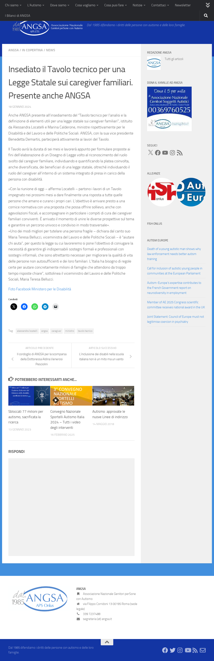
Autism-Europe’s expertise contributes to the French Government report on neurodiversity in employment (174, 288)
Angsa (13, 50)
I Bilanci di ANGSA (17, 16)
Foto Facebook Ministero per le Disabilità (39, 289)
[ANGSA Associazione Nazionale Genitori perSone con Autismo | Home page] (45, 27)
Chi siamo (11, 5)
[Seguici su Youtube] (188, 650)
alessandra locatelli (27, 330)
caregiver (56, 330)
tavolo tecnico (85, 330)
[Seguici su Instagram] (180, 650)
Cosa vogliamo (85, 5)
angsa (44, 330)
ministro (69, 330)
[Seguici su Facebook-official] (165, 650)
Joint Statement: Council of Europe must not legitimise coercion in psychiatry (175, 319)
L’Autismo (34, 5)
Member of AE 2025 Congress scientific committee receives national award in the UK (176, 304)
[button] (161, 192)
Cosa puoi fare (114, 5)
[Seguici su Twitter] (173, 650)
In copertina (32, 50)
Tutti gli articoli (174, 59)
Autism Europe (157, 240)
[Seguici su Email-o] (203, 650)
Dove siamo (58, 5)
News (50, 50)
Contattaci (158, 5)
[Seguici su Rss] (195, 650)
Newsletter (183, 5)
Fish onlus (154, 223)
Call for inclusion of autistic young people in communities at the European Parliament (174, 270)
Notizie (137, 5)
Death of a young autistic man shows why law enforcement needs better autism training (174, 254)
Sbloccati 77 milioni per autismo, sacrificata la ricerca (25, 416)
